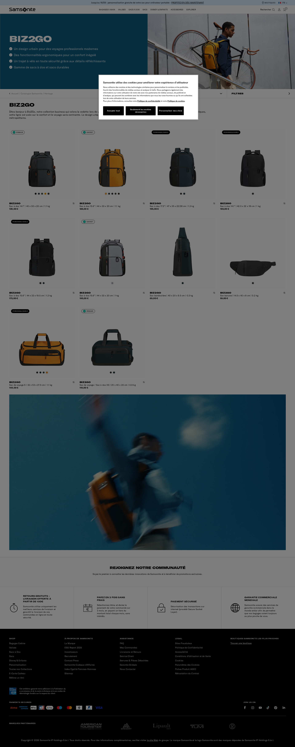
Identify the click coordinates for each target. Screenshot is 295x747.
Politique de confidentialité (148, 101)
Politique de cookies (176, 101)
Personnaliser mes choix (170, 111)
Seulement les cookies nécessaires (140, 110)
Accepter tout (113, 111)
